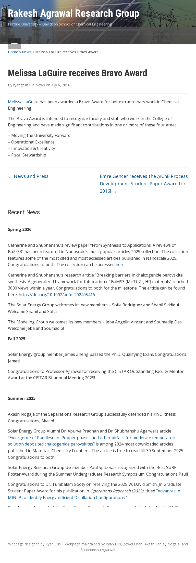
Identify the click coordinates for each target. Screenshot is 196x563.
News (26, 51)
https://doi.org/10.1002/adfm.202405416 (57, 294)
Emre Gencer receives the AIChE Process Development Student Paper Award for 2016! (144, 183)
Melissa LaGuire (23, 101)
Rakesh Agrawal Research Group (73, 13)
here (120, 264)
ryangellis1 (22, 85)
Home (13, 51)
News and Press (28, 176)
